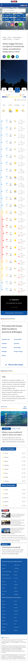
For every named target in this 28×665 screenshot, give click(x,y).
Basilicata (4, 591)
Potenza (4, 627)
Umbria (3, 581)
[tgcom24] (14, 1)
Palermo (4, 630)
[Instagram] (12, 24)
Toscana (16, 578)
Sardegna (16, 594)
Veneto (15, 571)
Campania (4, 584)
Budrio (4, 355)
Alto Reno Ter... (6, 339)
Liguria (3, 568)
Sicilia (3, 594)
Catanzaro (16, 627)
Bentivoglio (17, 347)
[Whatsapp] (8, 56)
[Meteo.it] (23, 5)
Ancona (4, 614)
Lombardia (16, 568)
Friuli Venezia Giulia (6, 578)
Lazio (15, 581)
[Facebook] (8, 24)
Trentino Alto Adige (6, 571)
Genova (4, 604)
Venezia (16, 607)
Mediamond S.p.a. (13, 654)
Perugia (3, 617)
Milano (15, 604)
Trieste (3, 611)
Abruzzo (16, 584)
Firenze (16, 614)
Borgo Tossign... (18, 351)
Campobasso (5, 624)
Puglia (15, 588)
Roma (15, 617)
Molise (3, 588)
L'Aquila (15, 620)
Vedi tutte (24, 407)
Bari (15, 624)
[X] (16, 24)
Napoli (3, 620)
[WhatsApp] (20, 24)
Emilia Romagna (5, 574)
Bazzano (4, 347)
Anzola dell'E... (18, 339)
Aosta (15, 601)
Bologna (4, 351)
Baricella (16, 343)
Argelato (4, 343)
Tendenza (6, 428)
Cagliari (16, 630)
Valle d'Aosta (17, 565)
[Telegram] (17, 56)
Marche (16, 574)
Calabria (16, 591)
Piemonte (4, 565)
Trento (3, 607)
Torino (3, 601)
